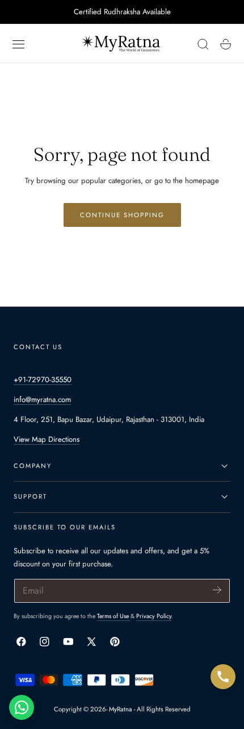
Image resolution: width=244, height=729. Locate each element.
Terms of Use (114, 616)
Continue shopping (122, 214)
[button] (19, 44)
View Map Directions (46, 439)
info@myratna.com (42, 399)
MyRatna (120, 709)
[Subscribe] (217, 590)
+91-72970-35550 (42, 379)
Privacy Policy (153, 616)
